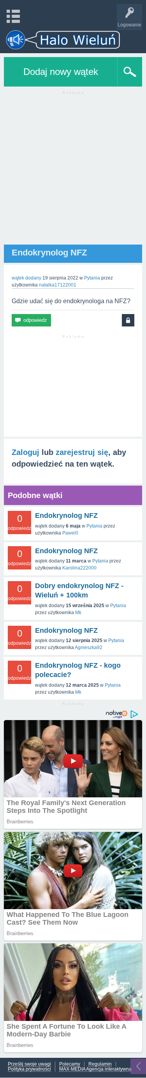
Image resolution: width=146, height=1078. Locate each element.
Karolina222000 (79, 568)
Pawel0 (70, 533)
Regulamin (100, 1064)
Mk (78, 612)
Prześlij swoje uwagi (29, 1064)
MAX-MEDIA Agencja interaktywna (95, 1069)
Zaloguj (25, 452)
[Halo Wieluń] (63, 39)
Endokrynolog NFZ (66, 515)
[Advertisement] (73, 172)
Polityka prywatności (29, 1069)
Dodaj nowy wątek (60, 71)
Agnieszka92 (88, 647)
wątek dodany (26, 278)
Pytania (92, 278)
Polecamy (69, 1064)
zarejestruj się (82, 452)
